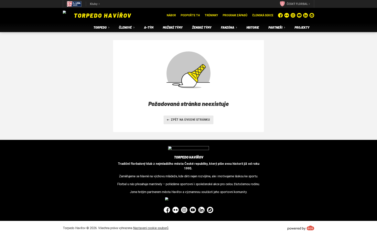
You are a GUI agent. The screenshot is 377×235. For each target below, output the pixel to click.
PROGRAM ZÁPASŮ (235, 15)
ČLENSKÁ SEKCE (262, 15)
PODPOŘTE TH (190, 15)
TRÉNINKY (211, 15)
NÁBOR (171, 15)
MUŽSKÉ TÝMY (173, 27)
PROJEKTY (302, 27)
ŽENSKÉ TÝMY (201, 27)
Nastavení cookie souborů (150, 228)
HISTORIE (252, 27)
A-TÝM (148, 27)
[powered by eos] (300, 228)
